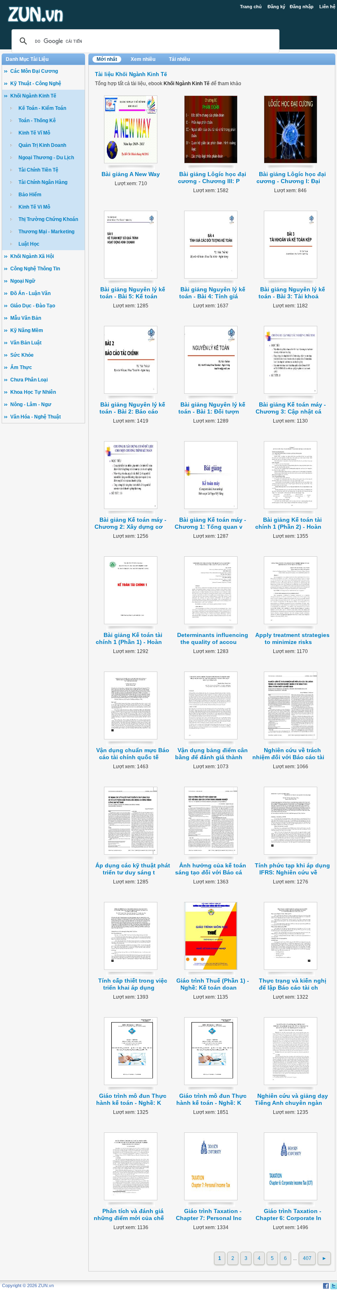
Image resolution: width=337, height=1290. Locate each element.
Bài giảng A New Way (131, 174)
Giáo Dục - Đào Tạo (32, 306)
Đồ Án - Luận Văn (30, 293)
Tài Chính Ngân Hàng (42, 182)
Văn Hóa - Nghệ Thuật (35, 417)
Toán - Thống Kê (37, 120)
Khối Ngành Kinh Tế (33, 96)
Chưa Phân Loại (29, 380)
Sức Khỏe (22, 355)
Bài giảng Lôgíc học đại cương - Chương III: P (212, 177)
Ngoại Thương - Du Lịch (46, 157)
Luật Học (28, 244)
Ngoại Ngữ (22, 281)
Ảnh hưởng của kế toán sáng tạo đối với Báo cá (210, 869)
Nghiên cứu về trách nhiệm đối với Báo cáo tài (288, 753)
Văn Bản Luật (26, 343)
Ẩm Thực (21, 367)
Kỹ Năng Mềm (26, 330)
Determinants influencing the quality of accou (212, 638)
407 (307, 1258)
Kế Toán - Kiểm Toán (42, 108)
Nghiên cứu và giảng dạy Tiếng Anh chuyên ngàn (291, 1099)
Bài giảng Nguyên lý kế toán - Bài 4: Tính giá (212, 293)
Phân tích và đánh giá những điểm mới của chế (129, 1214)
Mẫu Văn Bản (25, 318)
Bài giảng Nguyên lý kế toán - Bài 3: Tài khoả (292, 293)
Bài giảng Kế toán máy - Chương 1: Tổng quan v (210, 523)
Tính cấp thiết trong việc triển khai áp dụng (132, 984)
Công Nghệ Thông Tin (35, 269)
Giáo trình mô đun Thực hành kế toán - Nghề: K (131, 1099)
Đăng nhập (302, 6)
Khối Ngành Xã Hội (32, 256)
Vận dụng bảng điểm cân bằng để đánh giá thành (211, 753)
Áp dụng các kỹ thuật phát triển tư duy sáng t (132, 869)
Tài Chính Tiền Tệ (38, 170)
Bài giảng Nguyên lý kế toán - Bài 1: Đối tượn (211, 408)
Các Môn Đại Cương (34, 71)
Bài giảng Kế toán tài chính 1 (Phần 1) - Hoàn (129, 638)
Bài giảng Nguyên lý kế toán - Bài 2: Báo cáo (132, 408)
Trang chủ (251, 6)
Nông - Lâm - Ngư (30, 404)
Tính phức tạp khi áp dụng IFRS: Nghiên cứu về (292, 869)
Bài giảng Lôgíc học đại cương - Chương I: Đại (291, 177)
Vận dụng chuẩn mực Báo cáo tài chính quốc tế (132, 753)
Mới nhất (107, 59)
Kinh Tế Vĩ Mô (34, 133)
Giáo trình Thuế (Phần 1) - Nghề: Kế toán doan (212, 984)
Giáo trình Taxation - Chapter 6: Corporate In (288, 1214)
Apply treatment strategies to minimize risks (292, 638)
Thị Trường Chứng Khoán (48, 219)
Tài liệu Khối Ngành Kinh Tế (131, 74)
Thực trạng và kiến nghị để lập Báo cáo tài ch (292, 984)
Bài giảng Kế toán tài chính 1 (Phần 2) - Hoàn (288, 523)
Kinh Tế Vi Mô (34, 207)
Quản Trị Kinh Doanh (42, 145)
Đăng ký (276, 6)
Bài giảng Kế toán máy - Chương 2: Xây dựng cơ (130, 523)
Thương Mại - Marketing (46, 232)
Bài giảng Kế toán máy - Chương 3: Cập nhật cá (291, 408)
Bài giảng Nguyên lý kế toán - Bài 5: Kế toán (132, 293)
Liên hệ (327, 6)
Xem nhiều (143, 59)
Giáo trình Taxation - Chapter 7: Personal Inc (209, 1214)
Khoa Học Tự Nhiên (33, 392)
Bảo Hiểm (30, 195)
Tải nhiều (179, 59)
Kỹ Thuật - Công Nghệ (35, 83)
